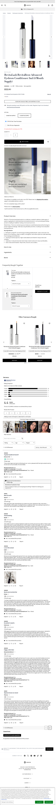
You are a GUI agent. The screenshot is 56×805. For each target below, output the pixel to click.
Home (4, 13)
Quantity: (7, 131)
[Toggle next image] (51, 37)
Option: (6, 112)
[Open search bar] (5, 5)
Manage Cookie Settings (7, 802)
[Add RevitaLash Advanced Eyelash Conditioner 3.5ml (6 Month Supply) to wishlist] (24, 323)
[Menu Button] (2, 5)
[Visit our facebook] (24, 755)
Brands (9, 13)
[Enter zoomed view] (49, 56)
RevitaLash (7, 72)
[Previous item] (4, 342)
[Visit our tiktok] (37, 755)
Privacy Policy (46, 798)
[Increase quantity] (15, 135)
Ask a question (27, 86)
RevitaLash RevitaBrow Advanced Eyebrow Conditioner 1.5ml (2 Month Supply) (40, 347)
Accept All (39, 802)
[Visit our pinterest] (41, 755)
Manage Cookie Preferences (27, 767)
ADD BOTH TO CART (42, 291)
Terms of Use (4, 799)
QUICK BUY (14, 360)
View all (49, 94)
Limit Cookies (49, 802)
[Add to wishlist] (48, 142)
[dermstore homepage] (27, 5)
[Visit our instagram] (31, 755)
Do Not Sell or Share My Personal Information (27, 769)
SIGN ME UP (49, 749)
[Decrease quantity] (6, 135)
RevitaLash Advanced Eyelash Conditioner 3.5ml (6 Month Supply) (14, 347)
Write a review (19, 86)
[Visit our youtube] (34, 755)
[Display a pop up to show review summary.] (19, 353)
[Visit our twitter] (28, 755)
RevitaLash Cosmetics (18, 13)
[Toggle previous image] (4, 37)
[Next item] (51, 342)
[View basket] (52, 5)
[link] (48, 5)
